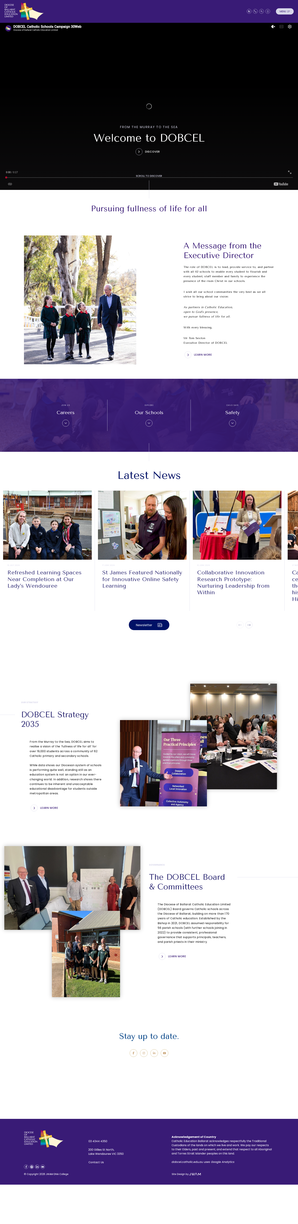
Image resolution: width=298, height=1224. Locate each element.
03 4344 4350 (97, 1141)
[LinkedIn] (154, 1053)
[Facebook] (133, 1053)
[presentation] (240, 624)
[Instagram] (144, 1053)
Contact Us (96, 1162)
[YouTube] (164, 1053)
